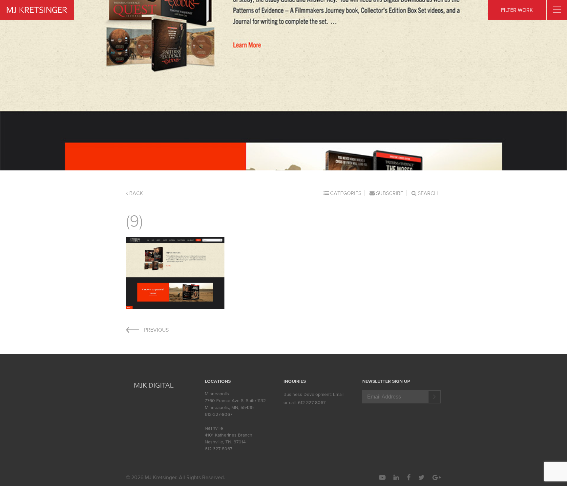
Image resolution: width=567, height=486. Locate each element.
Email (338, 394)
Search (427, 193)
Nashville (214, 428)
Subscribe (389, 193)
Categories (345, 193)
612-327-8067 (218, 414)
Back (135, 193)
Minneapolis (217, 393)
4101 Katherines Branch (228, 435)
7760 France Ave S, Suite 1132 (235, 400)
